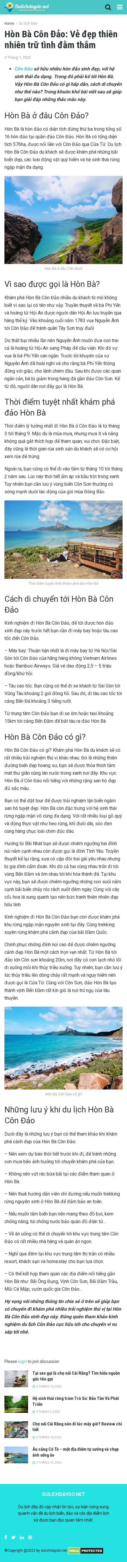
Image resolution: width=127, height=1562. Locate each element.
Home (9, 23)
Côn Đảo (23, 69)
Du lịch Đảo (28, 23)
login (22, 1361)
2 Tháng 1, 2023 (17, 57)
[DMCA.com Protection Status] (86, 1550)
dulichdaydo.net (54, 1550)
